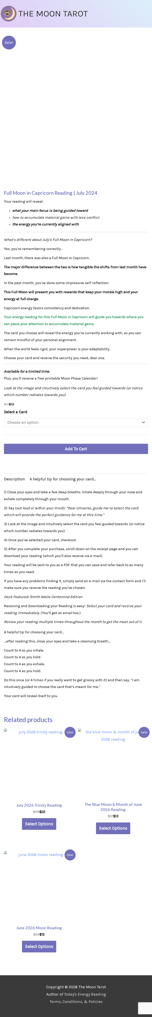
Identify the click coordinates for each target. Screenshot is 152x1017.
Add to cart (76, 448)
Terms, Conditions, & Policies (76, 1001)
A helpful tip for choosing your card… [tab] (63, 479)
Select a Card (15, 412)
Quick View (39, 794)
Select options (39, 823)
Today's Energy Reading (85, 994)
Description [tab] (14, 479)
